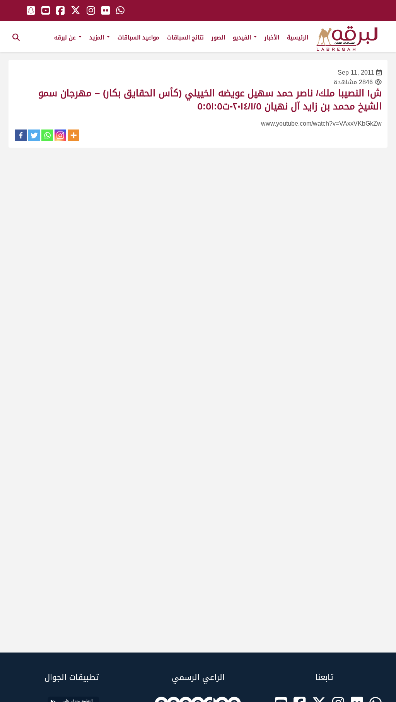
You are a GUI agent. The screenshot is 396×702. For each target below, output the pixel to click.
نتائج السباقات (185, 37)
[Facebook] (21, 135)
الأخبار (272, 37)
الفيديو (243, 37)
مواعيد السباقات (138, 37)
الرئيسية (297, 37)
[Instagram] (60, 135)
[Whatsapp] (47, 135)
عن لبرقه (66, 37)
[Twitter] (34, 135)
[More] (73, 135)
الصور (218, 37)
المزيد (97, 37)
